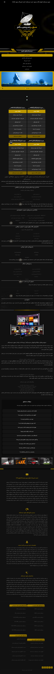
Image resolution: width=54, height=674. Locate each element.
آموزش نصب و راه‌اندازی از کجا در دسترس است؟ (27, 415)
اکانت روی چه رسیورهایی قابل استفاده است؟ (27, 423)
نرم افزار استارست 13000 (38, 609)
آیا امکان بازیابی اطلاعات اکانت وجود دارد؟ (27, 443)
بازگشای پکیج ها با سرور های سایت (19, 643)
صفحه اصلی (27, 55)
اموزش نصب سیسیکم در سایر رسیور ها (36, 660)
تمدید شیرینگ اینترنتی (21, 639)
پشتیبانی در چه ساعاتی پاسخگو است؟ (27, 452)
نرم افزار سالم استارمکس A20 (20, 613)
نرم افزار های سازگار (27, 63)
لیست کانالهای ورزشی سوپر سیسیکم (19, 647)
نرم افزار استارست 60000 (38, 621)
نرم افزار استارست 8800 (39, 630)
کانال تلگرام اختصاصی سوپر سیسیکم (19, 660)
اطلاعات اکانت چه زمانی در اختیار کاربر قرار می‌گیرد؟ (27, 411)
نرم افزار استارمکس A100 (21, 609)
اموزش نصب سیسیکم (27, 66)
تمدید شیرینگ (27, 61)
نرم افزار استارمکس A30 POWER (19, 617)
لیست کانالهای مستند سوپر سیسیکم (19, 651)
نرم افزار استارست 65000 (38, 625)
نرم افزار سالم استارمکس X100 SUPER (18, 625)
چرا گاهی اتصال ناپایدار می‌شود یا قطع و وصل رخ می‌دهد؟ (27, 439)
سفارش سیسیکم (18, 136)
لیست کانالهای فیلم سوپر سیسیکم (19, 655)
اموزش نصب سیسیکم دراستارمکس (36, 647)
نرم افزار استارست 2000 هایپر (38, 617)
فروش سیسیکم (36, 136)
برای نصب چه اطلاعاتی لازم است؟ (27, 419)
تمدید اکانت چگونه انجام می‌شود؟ (27, 431)
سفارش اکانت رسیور (36, 173)
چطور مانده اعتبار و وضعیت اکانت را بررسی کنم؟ (27, 427)
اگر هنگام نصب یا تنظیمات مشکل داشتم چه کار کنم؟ (27, 435)
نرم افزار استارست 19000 (38, 613)
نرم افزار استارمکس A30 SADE (20, 621)
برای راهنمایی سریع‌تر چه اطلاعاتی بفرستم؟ (27, 447)
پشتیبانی (27, 69)
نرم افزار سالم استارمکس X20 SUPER (19, 630)
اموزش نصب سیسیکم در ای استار (37, 655)
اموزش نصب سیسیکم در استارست (36, 643)
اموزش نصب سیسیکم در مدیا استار (36, 651)
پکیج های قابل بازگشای (27, 58)
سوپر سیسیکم (24, 670)
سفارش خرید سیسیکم (18, 173)
